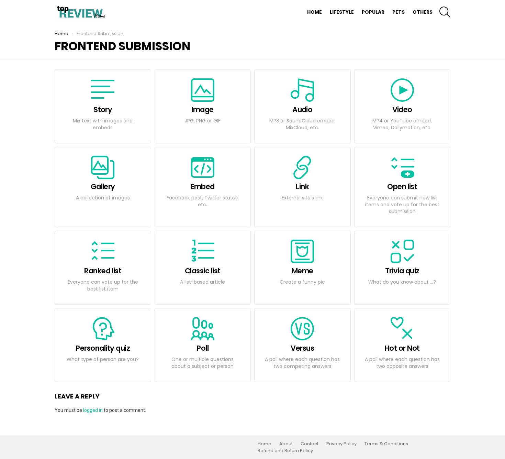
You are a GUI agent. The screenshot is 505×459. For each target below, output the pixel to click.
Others (423, 12)
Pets (398, 12)
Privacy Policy (341, 444)
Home (314, 12)
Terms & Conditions (386, 444)
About (286, 444)
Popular (373, 12)
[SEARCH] (444, 12)
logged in (93, 410)
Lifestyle (342, 12)
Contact (309, 444)
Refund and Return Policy (285, 450)
